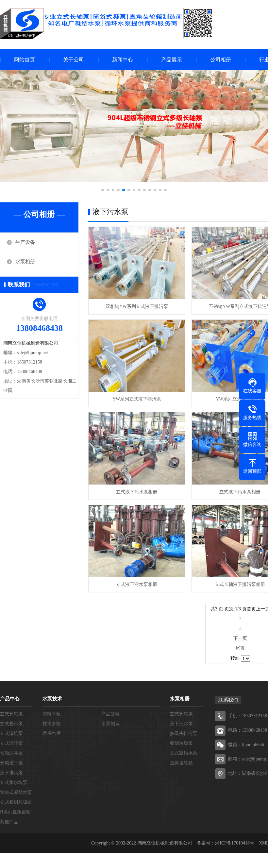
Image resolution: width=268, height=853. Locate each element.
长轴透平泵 (11, 762)
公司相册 (220, 59)
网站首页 (24, 59)
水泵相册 (25, 261)
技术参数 (51, 723)
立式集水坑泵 (13, 782)
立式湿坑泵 (11, 733)
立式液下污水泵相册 (136, 491)
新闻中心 (122, 59)
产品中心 (10, 698)
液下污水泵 (181, 723)
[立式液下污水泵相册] (137, 448)
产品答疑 (110, 713)
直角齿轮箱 (181, 762)
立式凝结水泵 (183, 753)
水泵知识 (110, 723)
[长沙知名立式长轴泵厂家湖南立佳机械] (106, 23)
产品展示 (171, 59)
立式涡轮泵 (11, 743)
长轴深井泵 (11, 753)
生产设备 (25, 242)
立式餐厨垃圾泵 (16, 802)
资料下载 (51, 713)
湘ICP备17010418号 (234, 843)
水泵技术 (52, 698)
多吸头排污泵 (183, 733)
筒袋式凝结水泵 (16, 792)
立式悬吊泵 (11, 723)
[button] (102, 190)
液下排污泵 (11, 772)
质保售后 (51, 733)
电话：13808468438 (247, 730)
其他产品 (9, 821)
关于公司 (73, 59)
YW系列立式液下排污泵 (136, 399)
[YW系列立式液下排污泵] (137, 356)
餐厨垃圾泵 (181, 743)
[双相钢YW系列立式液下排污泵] (137, 263)
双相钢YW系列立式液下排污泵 (137, 306)
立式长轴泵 (11, 713)
